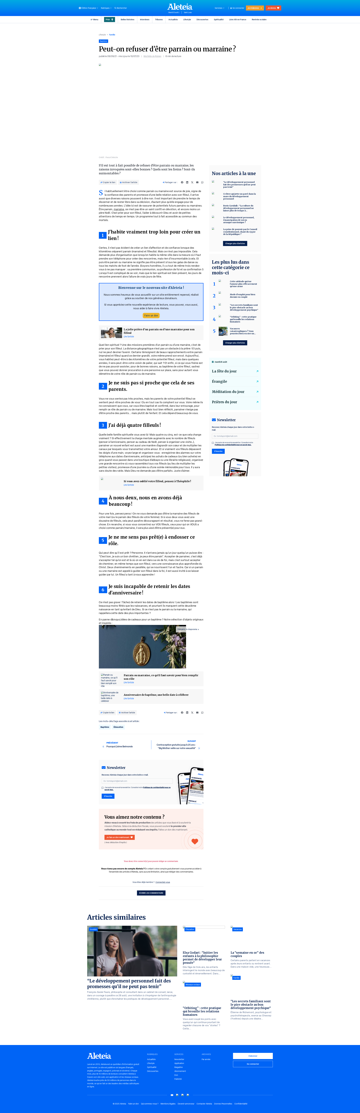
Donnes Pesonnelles (223, 1103)
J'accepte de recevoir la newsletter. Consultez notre (137, 788)
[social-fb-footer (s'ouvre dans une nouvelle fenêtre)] (177, 1095)
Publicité (178, 1079)
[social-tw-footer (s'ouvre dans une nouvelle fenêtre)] (182, 1095)
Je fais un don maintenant (117, 837)
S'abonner (252, 1056)
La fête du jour (224, 371)
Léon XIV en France (237, 19)
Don (176, 1075)
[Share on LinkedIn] (187, 182)
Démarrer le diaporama (187, 629)
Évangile (219, 381)
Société (93, 929)
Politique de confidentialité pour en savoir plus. (233, 445)
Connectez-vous (163, 882)
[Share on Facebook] (182, 182)
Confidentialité (240, 1103)
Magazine (178, 1067)
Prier (108, 19)
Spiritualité (219, 19)
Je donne (272, 8)
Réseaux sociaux (193, 984)
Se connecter (238, 8)
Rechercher (122, 8)
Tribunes (159, 19)
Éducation (118, 727)
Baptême (105, 727)
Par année (206, 1059)
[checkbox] (102, 788)
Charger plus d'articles (235, 243)
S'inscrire (108, 796)
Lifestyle (187, 19)
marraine (119, 209)
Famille (112, 34)
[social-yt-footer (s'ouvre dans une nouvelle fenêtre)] (172, 1095)
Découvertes (202, 19)
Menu (95, 19)
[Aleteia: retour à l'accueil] (180, 6)
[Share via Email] (197, 182)
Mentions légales (168, 1103)
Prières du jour (224, 402)
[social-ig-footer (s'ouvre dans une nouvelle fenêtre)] (188, 1095)
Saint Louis (188, 12)
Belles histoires (127, 19)
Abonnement (180, 1071)
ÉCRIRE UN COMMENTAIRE (151, 893)
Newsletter (179, 1059)
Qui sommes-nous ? (149, 1103)
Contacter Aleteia (204, 1103)
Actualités (173, 19)
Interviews (144, 19)
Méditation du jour (228, 392)
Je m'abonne (253, 8)
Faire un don (151, 315)
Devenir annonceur (186, 1103)
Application (179, 1063)
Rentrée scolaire (259, 19)
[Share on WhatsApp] (202, 182)
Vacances (237, 929)
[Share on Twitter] (192, 182)
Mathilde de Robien (152, 56)
